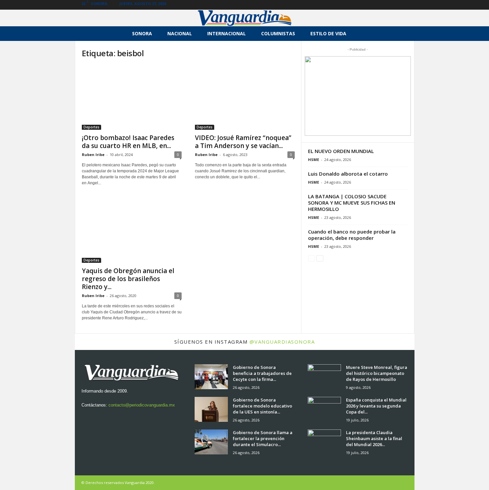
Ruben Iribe (93, 154)
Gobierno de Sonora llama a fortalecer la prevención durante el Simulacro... (262, 438)
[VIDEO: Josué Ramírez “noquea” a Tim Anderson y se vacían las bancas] (245, 97)
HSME (313, 159)
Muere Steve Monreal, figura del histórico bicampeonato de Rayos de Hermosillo (376, 373)
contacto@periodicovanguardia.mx (141, 405)
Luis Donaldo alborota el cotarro (348, 173)
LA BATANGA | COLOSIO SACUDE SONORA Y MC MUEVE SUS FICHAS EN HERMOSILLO (351, 202)
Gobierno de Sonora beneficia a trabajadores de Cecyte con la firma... (262, 373)
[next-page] (319, 257)
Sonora (142, 33)
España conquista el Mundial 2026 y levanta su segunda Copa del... (376, 406)
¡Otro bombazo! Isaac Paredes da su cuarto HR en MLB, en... (128, 141)
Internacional (226, 33)
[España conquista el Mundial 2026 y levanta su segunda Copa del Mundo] (324, 409)
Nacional (179, 33)
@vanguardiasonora (282, 341)
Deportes (91, 127)
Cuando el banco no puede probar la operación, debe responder (352, 234)
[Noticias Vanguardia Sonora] (244, 18)
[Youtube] (409, 5)
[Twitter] (399, 5)
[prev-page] (311, 257)
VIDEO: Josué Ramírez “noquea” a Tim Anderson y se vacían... (243, 141)
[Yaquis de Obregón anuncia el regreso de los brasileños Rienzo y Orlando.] (132, 230)
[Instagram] (368, 5)
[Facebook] (358, 5)
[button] (404, 33)
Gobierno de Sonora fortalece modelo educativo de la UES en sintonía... (262, 406)
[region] (357, 96)
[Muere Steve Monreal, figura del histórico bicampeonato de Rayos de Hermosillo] (324, 376)
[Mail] (379, 5)
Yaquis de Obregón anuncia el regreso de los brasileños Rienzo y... (128, 278)
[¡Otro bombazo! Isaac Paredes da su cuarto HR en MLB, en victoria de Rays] (132, 97)
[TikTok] (389, 5)
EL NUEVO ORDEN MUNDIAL (341, 151)
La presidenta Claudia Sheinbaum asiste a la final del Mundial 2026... (374, 438)
